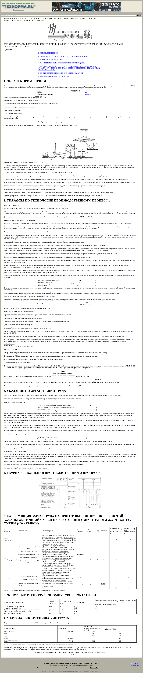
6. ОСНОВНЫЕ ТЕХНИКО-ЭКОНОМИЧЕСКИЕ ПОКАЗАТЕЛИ (60, 73)
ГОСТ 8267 (85, 93)
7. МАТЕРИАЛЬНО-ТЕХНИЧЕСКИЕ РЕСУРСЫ (54, 76)
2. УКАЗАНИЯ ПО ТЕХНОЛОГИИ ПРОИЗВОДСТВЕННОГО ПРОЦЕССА (64, 56)
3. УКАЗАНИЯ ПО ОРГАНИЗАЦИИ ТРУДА (53, 59)
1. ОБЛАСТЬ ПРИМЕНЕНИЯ (48, 53)
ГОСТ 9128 (85, 94)
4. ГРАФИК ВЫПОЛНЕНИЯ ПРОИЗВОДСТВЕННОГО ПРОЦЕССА (61, 63)
